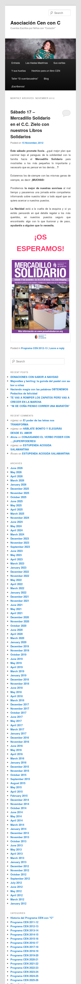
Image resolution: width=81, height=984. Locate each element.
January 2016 (18, 762)
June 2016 (16, 746)
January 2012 (18, 903)
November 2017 (19, 708)
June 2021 (16, 605)
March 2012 (17, 899)
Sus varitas (59, 62)
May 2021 (16, 609)
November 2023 (19, 542)
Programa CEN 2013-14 (24, 930)
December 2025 (19, 488)
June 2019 (16, 659)
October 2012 (18, 874)
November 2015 (19, 771)
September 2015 (20, 779)
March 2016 (17, 758)
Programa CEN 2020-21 (24, 959)
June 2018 (16, 688)
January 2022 (18, 592)
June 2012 (16, 887)
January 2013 (18, 862)
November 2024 (19, 517)
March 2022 (17, 588)
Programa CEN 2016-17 (24, 943)
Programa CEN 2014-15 (24, 934)
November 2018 (19, 683)
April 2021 (16, 613)
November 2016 (19, 741)
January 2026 (18, 484)
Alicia (13, 437)
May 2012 (16, 891)
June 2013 (16, 845)
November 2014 (19, 804)
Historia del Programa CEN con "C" (31, 918)
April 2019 (16, 667)
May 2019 (16, 663)
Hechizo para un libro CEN (45, 70)
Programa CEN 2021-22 (24, 963)
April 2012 (16, 895)
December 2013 (19, 833)
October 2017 (18, 712)
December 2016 (19, 737)
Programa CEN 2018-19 (24, 951)
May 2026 (16, 472)
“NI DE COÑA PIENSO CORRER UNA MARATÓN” (40, 406)
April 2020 (16, 634)
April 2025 (16, 509)
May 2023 (16, 555)
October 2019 (18, 654)
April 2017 (16, 725)
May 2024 (16, 526)
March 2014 (17, 825)
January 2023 (18, 567)
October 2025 (18, 497)
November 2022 (19, 576)
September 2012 (20, 878)
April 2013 (16, 853)
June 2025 (16, 501)
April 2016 (16, 754)
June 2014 (16, 812)
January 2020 (18, 642)
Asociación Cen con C (35, 22)
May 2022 (16, 580)
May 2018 (16, 692)
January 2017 (18, 733)
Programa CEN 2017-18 (24, 947)
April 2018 (16, 696)
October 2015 (18, 775)
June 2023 (16, 551)
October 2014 (18, 808)
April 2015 (16, 791)
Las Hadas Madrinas (37, 62)
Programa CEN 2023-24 (24, 972)
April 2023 (16, 559)
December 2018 (19, 679)
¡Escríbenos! (18, 86)
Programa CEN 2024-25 (24, 976)
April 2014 (16, 820)
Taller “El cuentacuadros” (24, 78)
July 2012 (16, 882)
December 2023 (19, 538)
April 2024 (16, 530)
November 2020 (19, 621)
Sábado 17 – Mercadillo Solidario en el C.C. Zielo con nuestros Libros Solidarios (30, 124)
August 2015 (17, 783)
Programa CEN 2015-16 (24, 938)
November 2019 (19, 650)
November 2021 (19, 601)
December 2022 (19, 571)
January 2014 (18, 829)
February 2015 (19, 795)
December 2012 (19, 866)
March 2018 (17, 700)
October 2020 (18, 625)
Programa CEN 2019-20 (24, 955)
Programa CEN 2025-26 (24, 980)
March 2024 (17, 534)
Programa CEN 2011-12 (24, 922)
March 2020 (17, 638)
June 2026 (16, 468)
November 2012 (19, 870)
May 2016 (16, 750)
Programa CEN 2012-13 (34, 348)
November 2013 (19, 837)
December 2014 (19, 800)
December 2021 (19, 596)
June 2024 (16, 522)
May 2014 (16, 816)
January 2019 (18, 675)
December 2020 (19, 617)
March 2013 (17, 858)
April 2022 (16, 584)
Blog (46, 78)
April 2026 (16, 476)
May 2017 (16, 721)
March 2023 (17, 563)
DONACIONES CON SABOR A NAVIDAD (34, 377)
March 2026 (17, 480)
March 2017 (17, 729)
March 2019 (17, 671)
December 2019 (19, 646)
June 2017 (16, 717)
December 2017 (19, 704)
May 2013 (16, 849)
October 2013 (18, 841)
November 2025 (19, 493)
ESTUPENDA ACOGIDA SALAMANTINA (46, 453)
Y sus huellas (18, 70)
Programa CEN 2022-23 (24, 967)
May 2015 (16, 787)
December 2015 (19, 766)
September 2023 (20, 547)
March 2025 (17, 513)
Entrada (15, 62)
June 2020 (16, 630)
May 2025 (16, 505)
